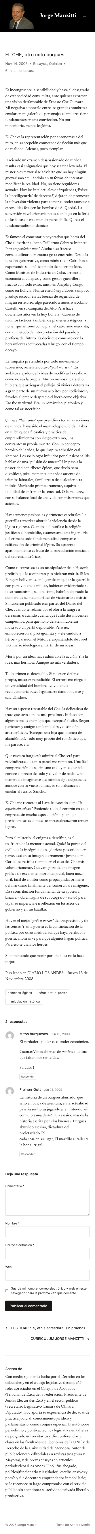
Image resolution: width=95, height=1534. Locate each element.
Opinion (55, 63)
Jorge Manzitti (58, 16)
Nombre (12, 1223)
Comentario (14, 1186)
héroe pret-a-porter (52, 993)
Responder (28, 1076)
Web (8, 1267)
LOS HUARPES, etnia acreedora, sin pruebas (48, 1328)
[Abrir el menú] (84, 16)
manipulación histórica (24, 1001)
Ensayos (40, 63)
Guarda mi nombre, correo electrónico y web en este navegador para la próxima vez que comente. (49, 1290)
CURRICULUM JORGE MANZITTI (57, 1338)
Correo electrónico (19, 1245)
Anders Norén (80, 1524)
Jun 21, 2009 (53, 1089)
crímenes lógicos (20, 993)
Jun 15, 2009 (60, 1034)
